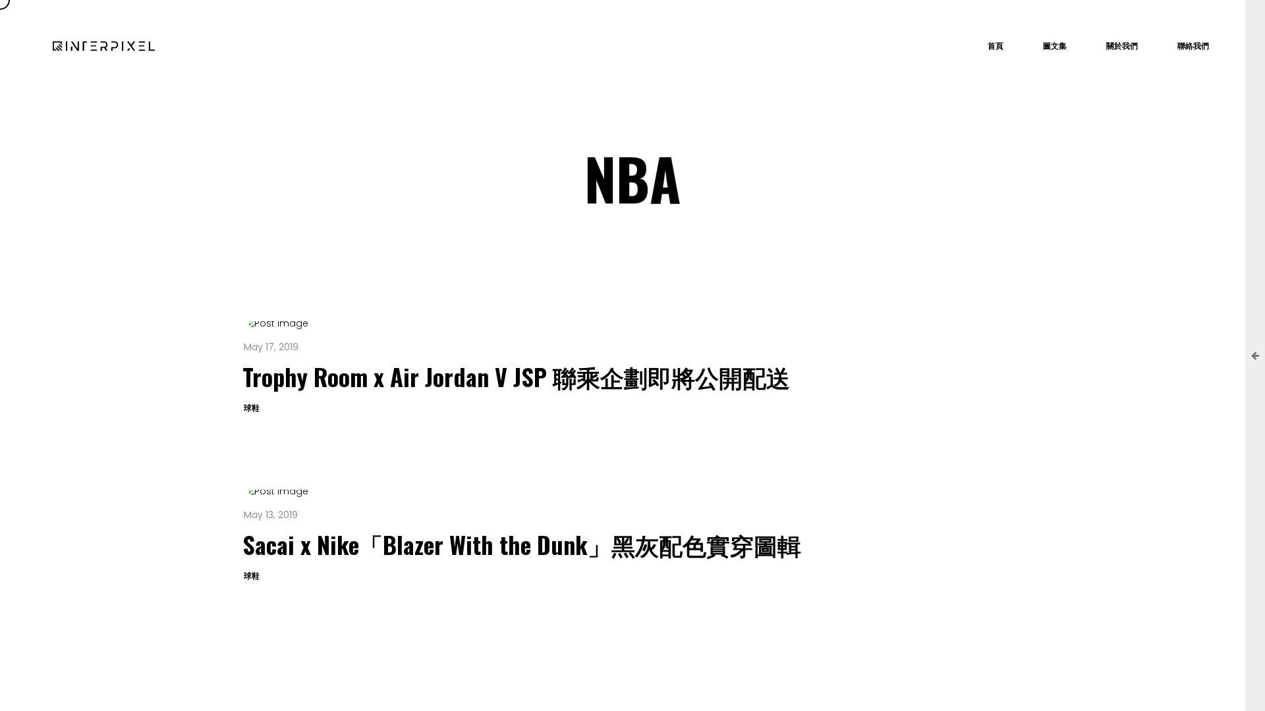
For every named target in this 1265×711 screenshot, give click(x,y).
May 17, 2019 (271, 347)
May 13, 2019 (271, 514)
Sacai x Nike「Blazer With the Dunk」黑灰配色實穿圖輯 (521, 544)
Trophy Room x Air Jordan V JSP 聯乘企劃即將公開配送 (516, 376)
